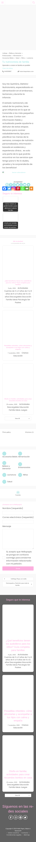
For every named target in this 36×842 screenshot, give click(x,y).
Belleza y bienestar (15, 53)
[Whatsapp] (21, 184)
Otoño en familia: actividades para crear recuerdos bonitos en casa (18, 774)
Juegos (24, 410)
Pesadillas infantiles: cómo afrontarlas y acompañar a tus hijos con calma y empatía (18, 347)
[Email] (24, 184)
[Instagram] (14, 184)
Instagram (16, 817)
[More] (28, 184)
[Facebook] (7, 184)
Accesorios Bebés (8, 58)
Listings (4, 53)
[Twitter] (17, 184)
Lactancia (30, 58)
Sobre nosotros (13, 833)
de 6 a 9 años (16, 294)
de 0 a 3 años (18, 291)
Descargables (16, 297)
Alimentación (17, 55)
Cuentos (8, 291)
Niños (23, 58)
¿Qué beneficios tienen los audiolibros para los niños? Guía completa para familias (18, 282)
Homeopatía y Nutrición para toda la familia (17, 584)
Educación (26, 297)
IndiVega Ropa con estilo (18, 579)
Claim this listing (7, 68)
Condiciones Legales (13, 835)
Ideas (15, 299)
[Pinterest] (10, 184)
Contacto (24, 833)
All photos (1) (29, 432)
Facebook (11, 817)
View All (17, 418)
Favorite (18, 495)
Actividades (23, 288)
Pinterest (20, 817)
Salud (17, 58)
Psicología (22, 299)
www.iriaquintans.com (27, 71)
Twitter (25, 817)
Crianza (25, 353)
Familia (9, 299)
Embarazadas (6, 55)
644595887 (8, 71)
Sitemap (27, 835)
